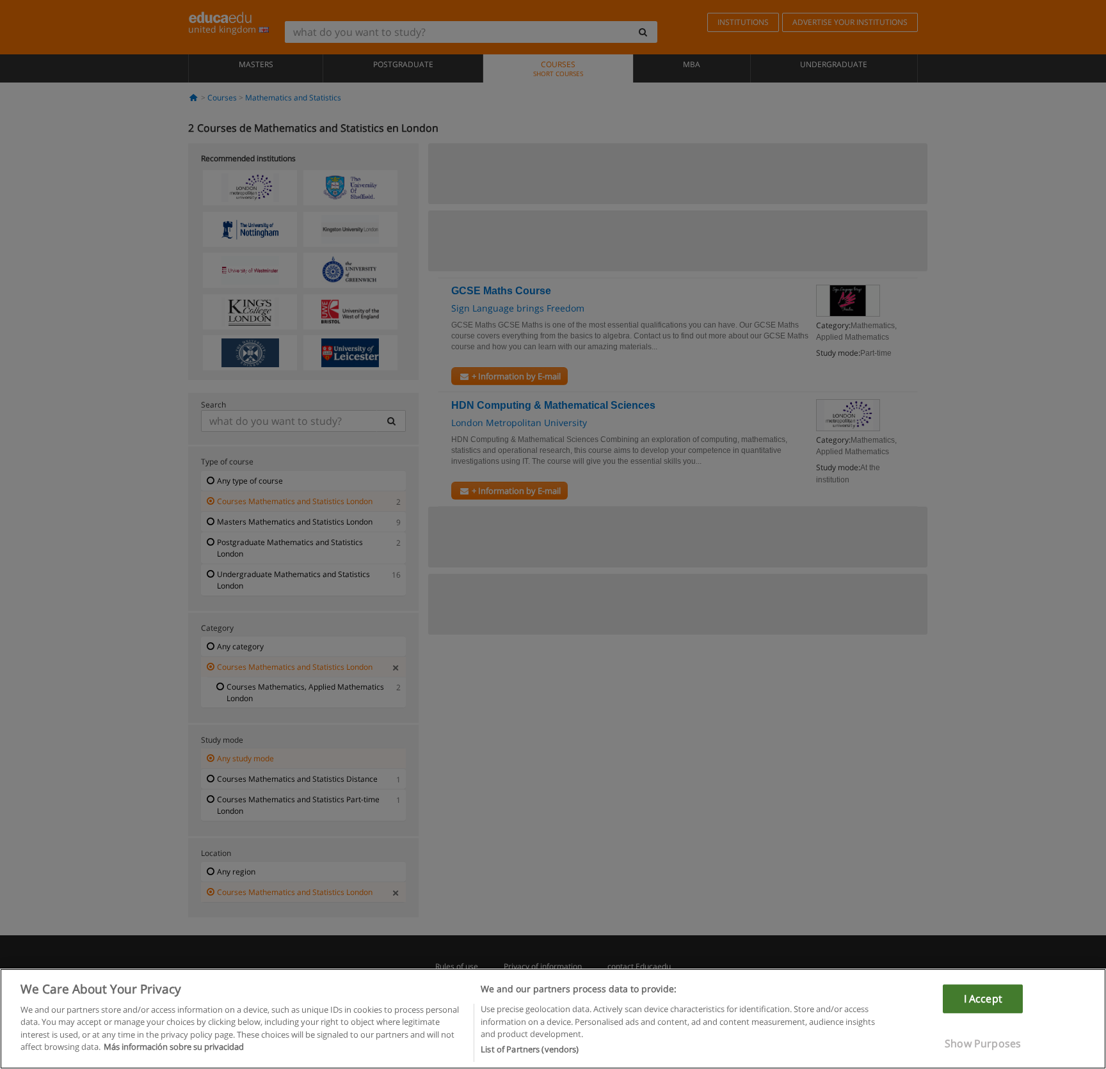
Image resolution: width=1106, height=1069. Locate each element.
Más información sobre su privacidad (174, 1047)
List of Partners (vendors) (530, 1049)
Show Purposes (983, 1043)
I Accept (983, 998)
